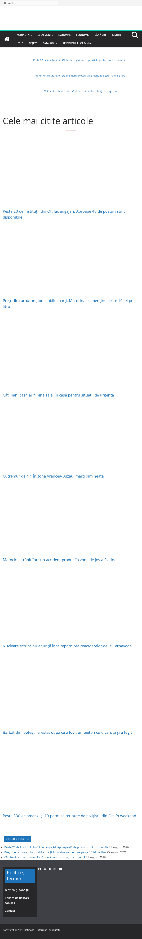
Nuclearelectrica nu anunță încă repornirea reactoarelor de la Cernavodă (67, 646)
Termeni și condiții (17, 890)
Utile (20, 43)
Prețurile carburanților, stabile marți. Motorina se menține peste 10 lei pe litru (80, 75)
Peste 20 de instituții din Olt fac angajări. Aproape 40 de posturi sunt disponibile (80, 60)
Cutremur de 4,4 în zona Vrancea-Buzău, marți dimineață (53, 476)
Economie (82, 34)
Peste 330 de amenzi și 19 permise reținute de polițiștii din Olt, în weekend (69, 815)
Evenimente (45, 34)
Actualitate (24, 34)
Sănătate (100, 34)
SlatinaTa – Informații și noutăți (42, 930)
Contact (10, 911)
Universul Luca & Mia (77, 43)
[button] (55, 43)
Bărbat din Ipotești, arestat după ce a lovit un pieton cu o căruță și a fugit (67, 732)
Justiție (116, 34)
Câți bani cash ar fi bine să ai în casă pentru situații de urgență (80, 91)
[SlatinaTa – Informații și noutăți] (7, 39)
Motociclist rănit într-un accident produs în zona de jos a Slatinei (60, 559)
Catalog (48, 43)
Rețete (33, 43)
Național (64, 34)
